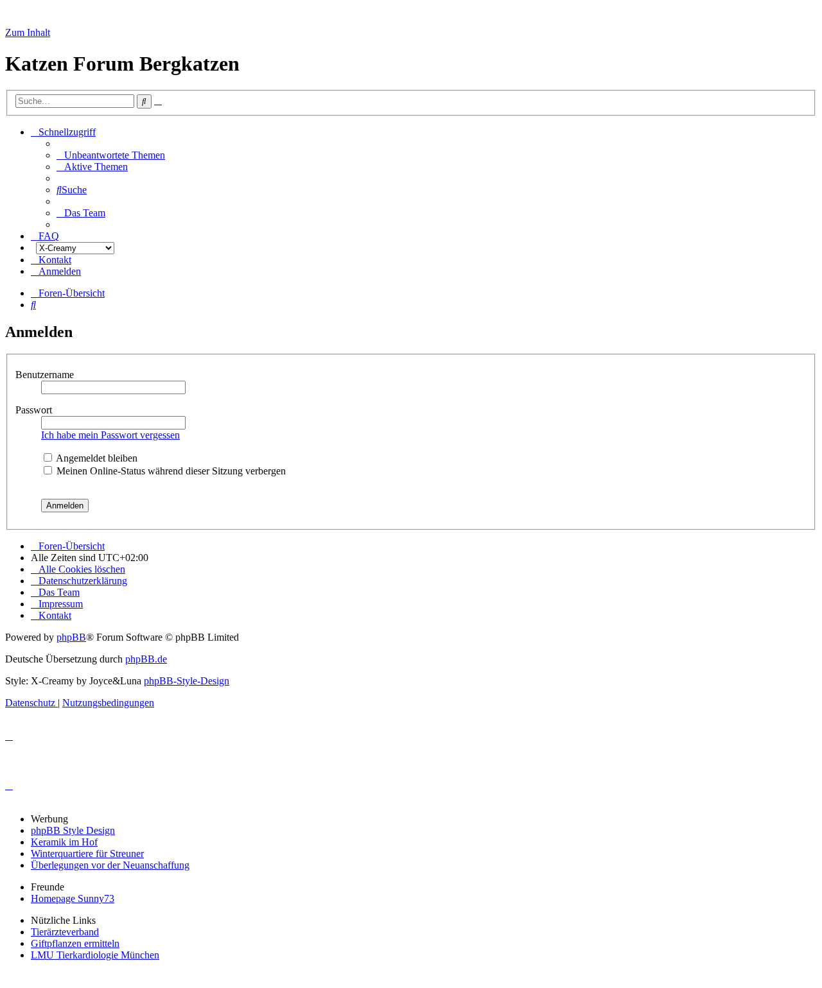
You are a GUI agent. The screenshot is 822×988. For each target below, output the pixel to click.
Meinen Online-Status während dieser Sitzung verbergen (170, 470)
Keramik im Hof (64, 841)
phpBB (71, 637)
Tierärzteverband (65, 931)
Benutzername (45, 374)
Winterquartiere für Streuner (87, 853)
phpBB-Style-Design (186, 680)
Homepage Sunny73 (72, 898)
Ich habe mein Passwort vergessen (110, 434)
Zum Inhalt (27, 32)
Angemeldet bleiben (95, 458)
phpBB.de (146, 659)
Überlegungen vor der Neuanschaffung (110, 865)
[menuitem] (111, 155)
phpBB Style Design (73, 830)
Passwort (35, 409)
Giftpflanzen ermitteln (75, 943)
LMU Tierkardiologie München (95, 954)
